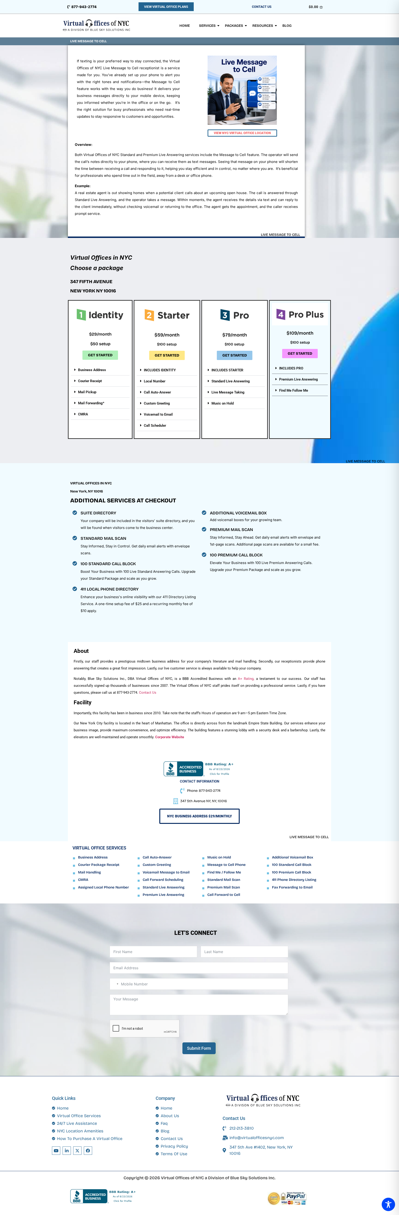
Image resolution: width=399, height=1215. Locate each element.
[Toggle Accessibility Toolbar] (388, 1204)
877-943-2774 (84, 7)
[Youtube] (56, 1150)
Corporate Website (169, 737)
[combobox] (115, 984)
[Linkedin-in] (67, 1150)
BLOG (287, 26)
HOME (184, 26)
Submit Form (199, 1048)
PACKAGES (234, 26)
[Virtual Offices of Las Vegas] (97, 25)
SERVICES (207, 26)
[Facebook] (88, 1150)
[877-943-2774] (68, 7)
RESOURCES (262, 26)
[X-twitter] (77, 1150)
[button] (100, 369)
